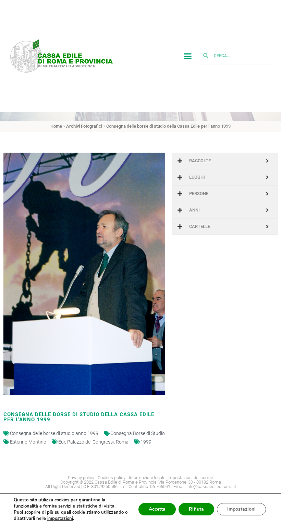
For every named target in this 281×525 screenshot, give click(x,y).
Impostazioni (241, 509)
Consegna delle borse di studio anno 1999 (54, 433)
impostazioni (60, 518)
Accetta (157, 509)
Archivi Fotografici (84, 126)
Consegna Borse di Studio (137, 433)
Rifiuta (196, 509)
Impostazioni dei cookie (190, 477)
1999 (145, 442)
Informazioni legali (146, 477)
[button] (187, 56)
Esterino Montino (28, 442)
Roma (122, 442)
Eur (61, 442)
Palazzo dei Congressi (90, 442)
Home (56, 126)
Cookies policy (111, 477)
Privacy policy (81, 477)
